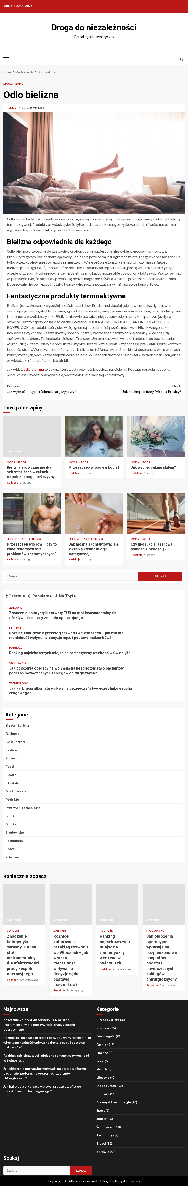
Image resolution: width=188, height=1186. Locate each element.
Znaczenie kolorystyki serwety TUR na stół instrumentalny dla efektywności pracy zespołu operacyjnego (63, 615)
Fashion (12, 750)
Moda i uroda (13, 84)
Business (12, 733)
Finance (11, 758)
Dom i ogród (15, 742)
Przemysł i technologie (23, 808)
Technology (18, 683)
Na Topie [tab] (67, 596)
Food (10, 766)
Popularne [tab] (41, 596)
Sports (11, 824)
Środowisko (18, 663)
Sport (10, 816)
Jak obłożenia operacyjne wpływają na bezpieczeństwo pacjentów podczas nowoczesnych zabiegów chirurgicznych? (66, 670)
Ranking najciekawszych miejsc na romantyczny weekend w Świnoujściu (71, 653)
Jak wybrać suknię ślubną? (156, 436)
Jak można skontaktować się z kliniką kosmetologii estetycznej (94, 513)
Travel (10, 849)
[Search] (182, 59)
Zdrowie (15, 607)
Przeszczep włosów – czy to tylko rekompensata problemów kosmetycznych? (32, 513)
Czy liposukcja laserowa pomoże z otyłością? (156, 513)
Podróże (15, 647)
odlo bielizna (34, 369)
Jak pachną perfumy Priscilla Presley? (151, 389)
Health (11, 775)
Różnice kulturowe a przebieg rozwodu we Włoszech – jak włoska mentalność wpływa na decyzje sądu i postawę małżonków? (66, 635)
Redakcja (12, 108)
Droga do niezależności (94, 27)
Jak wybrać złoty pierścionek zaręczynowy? (41, 389)
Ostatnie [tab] (16, 596)
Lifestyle (13, 539)
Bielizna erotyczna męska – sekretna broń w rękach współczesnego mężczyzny (32, 436)
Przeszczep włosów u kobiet (94, 436)
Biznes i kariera (17, 725)
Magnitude (109, 1181)
